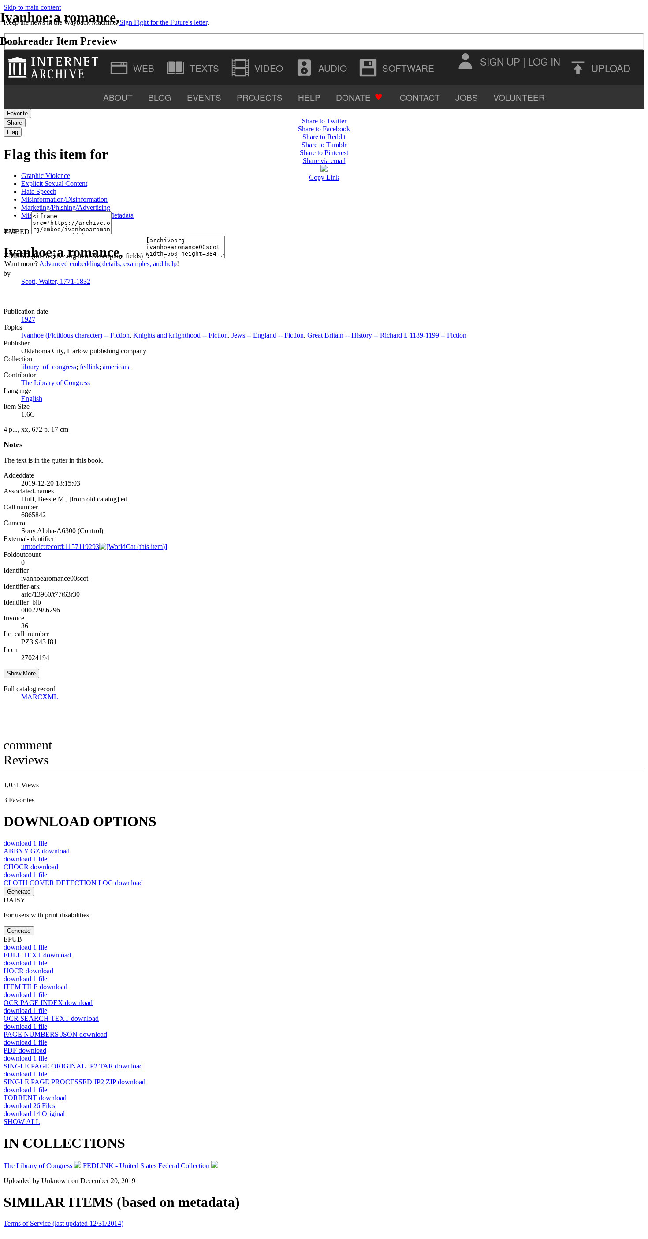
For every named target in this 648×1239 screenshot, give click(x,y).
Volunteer (519, 97)
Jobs (466, 97)
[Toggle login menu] (465, 61)
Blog (159, 97)
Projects (260, 97)
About (118, 97)
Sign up (500, 61)
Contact (420, 97)
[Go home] (55, 67)
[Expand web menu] (133, 67)
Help (309, 97)
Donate (353, 97)
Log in (544, 61)
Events (204, 97)
